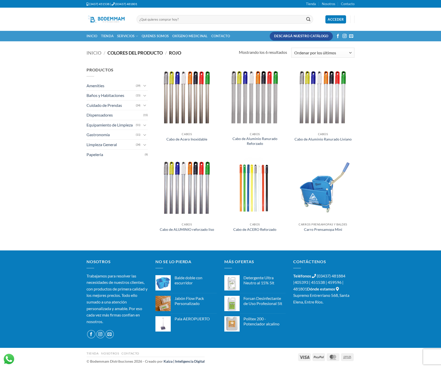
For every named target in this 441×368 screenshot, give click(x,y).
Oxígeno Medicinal (189, 36)
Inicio (92, 36)
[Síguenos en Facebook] (338, 36)
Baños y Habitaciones (105, 95)
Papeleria (95, 154)
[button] (335, 19)
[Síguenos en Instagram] (344, 36)
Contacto (347, 4)
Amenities (95, 85)
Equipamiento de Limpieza (110, 124)
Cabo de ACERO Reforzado (254, 229)
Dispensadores (100, 114)
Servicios (125, 36)
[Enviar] (308, 19)
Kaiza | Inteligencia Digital (184, 361)
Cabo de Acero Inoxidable (186, 139)
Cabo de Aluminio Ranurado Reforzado (254, 141)
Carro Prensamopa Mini (323, 229)
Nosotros (328, 4)
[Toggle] (145, 85)
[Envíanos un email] (351, 36)
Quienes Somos (155, 36)
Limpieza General (102, 144)
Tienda (311, 4)
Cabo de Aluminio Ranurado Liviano (323, 139)
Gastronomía (98, 134)
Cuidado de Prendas (104, 105)
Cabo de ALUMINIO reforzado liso (187, 229)
